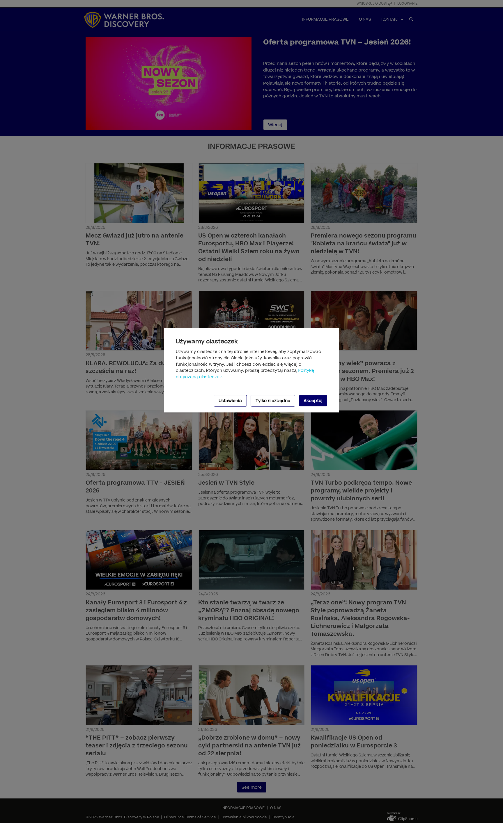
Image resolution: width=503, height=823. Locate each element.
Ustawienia (230, 401)
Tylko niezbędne (273, 401)
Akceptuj (313, 401)
